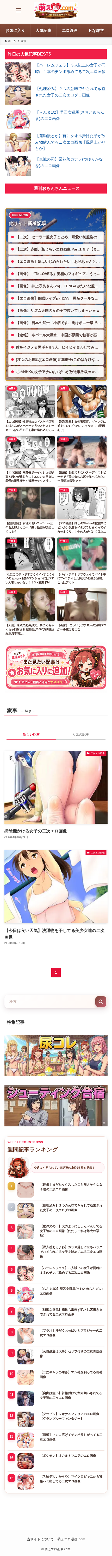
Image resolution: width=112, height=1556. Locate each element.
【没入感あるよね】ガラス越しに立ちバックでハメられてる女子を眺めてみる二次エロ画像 (71, 1251)
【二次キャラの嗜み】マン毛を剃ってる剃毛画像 (71, 1374)
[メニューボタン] (18, 10)
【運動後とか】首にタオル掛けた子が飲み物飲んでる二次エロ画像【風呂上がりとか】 (70, 142)
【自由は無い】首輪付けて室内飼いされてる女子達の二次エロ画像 (71, 1395)
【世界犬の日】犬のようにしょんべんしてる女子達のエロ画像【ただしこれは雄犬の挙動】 (71, 1230)
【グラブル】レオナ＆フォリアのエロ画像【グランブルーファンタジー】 (69, 1416)
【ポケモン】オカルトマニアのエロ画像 (68, 1455)
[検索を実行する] (100, 1001)
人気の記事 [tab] (80, 734)
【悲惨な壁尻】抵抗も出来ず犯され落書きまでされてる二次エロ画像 (71, 1312)
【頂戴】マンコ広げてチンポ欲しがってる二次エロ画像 (71, 1437)
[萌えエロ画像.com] (56, 10)
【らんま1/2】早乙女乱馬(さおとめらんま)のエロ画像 (71, 1291)
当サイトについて (40, 1539)
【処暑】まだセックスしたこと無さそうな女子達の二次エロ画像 (71, 1187)
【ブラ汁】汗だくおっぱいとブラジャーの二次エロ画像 (71, 1333)
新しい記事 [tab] (31, 734)
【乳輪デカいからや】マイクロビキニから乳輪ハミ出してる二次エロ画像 (71, 1479)
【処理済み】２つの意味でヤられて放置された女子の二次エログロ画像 (71, 1208)
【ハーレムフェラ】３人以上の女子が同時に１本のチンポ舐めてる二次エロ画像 (71, 1270)
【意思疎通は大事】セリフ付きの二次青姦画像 (71, 1354)
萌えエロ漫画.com (71, 1539)
